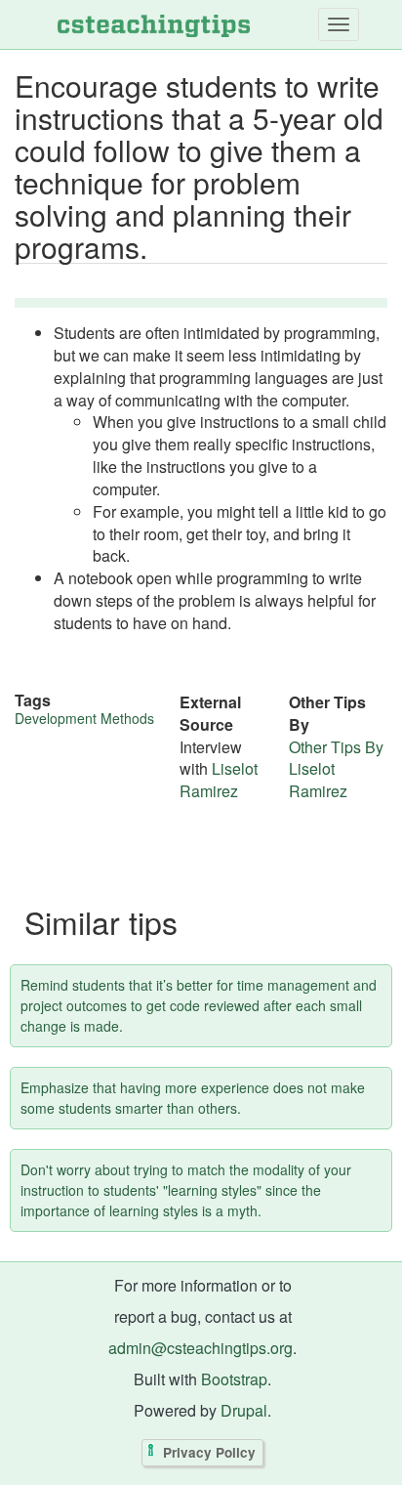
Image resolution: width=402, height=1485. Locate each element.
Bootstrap (234, 1379)
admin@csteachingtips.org (200, 1347)
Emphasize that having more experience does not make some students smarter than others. (192, 1098)
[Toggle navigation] (338, 24)
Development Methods (84, 718)
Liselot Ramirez (219, 779)
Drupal (244, 1410)
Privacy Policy (209, 1452)
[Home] (153, 24)
